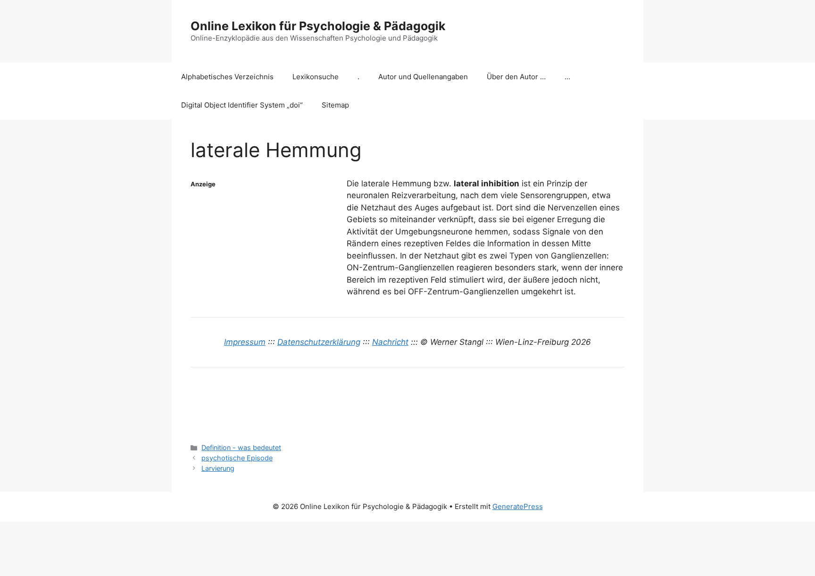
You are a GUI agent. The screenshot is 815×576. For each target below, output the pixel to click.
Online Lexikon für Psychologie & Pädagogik (318, 26)
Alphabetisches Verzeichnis (227, 76)
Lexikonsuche (315, 76)
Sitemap (335, 104)
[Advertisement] (266, 249)
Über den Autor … (516, 76)
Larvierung (217, 468)
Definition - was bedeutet (241, 447)
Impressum (245, 342)
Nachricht (390, 342)
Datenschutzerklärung (318, 342)
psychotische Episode (237, 458)
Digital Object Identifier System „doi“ (242, 104)
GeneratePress (517, 506)
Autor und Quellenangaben (423, 76)
